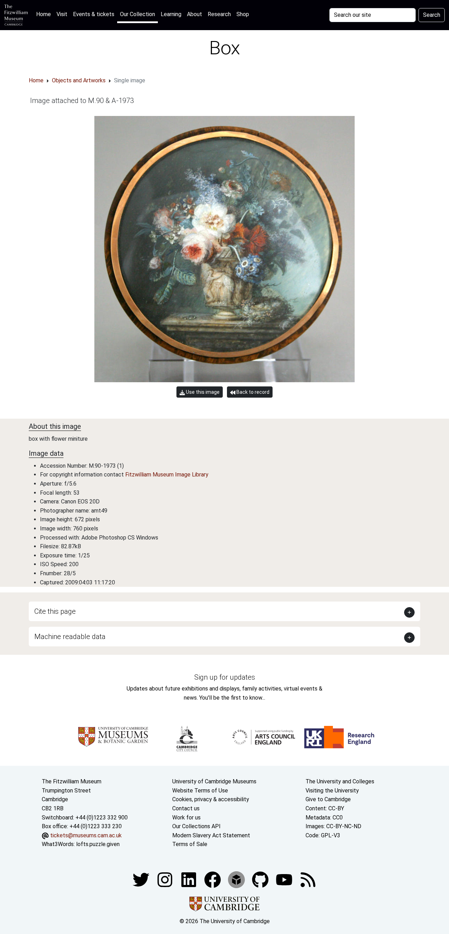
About (194, 14)
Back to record (252, 392)
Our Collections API (196, 826)
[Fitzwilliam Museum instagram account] (165, 879)
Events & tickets (93, 14)
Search (431, 15)
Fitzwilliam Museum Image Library (166, 474)
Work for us (186, 817)
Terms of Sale (189, 844)
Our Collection (137, 14)
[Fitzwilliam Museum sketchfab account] (237, 879)
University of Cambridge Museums (214, 781)
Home (45, 14)
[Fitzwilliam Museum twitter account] (142, 879)
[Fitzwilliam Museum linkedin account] (213, 879)
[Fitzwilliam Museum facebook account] (189, 879)
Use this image (202, 392)
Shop (242, 14)
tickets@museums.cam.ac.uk (86, 835)
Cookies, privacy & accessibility (210, 799)
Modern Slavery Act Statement (211, 835)
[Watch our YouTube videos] (285, 879)
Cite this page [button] (55, 611)
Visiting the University (332, 790)
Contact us (186, 808)
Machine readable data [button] (70, 636)
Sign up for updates (224, 677)
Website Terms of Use (200, 790)
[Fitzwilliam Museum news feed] (308, 879)
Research (219, 14)
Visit (61, 14)
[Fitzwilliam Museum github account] (261, 879)
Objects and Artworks (79, 80)
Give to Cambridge (328, 799)
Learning (171, 14)
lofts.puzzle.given (98, 844)
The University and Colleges (340, 781)
